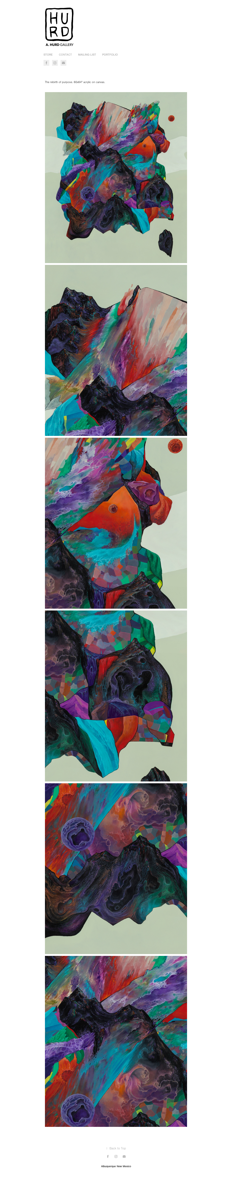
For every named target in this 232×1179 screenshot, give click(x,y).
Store (48, 54)
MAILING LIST (87, 54)
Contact (65, 54)
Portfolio (110, 54)
